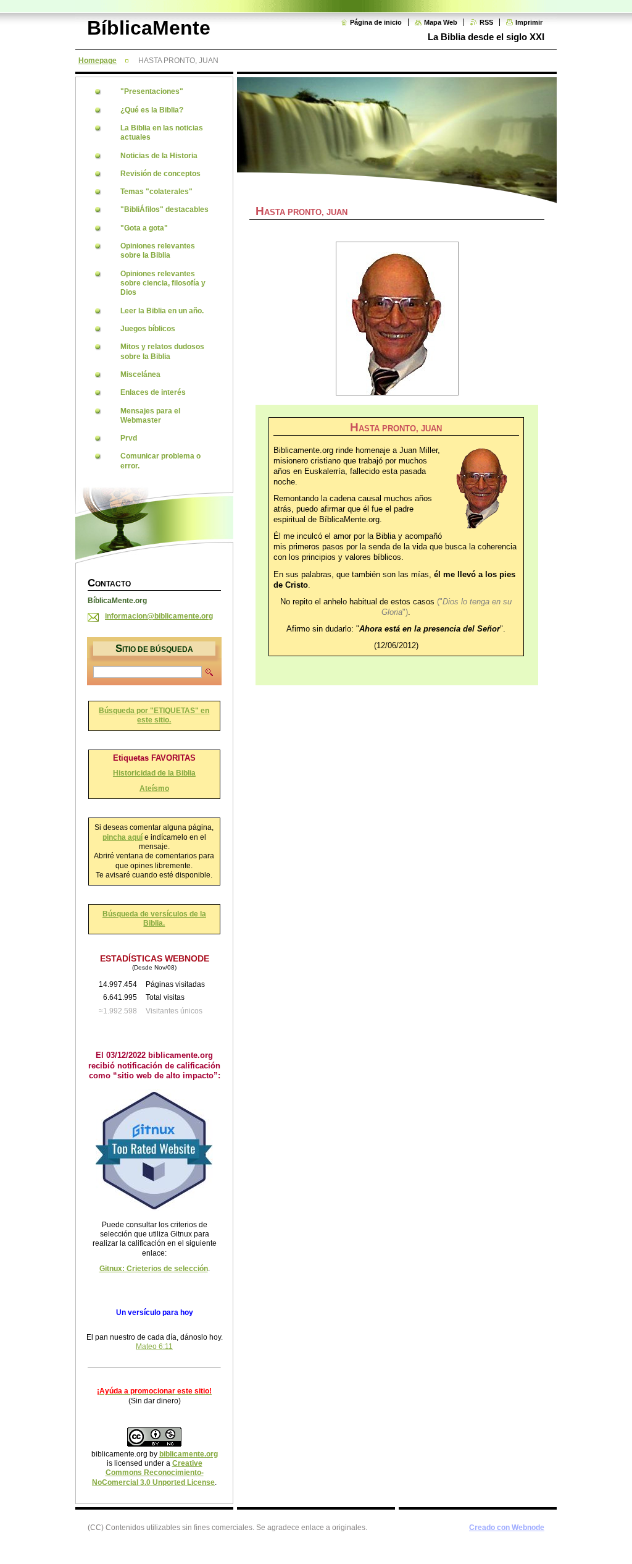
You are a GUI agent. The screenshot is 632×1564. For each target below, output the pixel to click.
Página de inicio (376, 22)
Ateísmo (154, 788)
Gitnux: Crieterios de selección (153, 1268)
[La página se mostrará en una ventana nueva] (397, 318)
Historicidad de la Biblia (154, 773)
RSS (486, 22)
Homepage (97, 60)
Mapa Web (440, 22)
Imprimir (529, 22)
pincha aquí (122, 837)
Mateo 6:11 (154, 1346)
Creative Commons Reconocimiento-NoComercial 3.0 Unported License (153, 1473)
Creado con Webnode (506, 1527)
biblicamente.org (188, 1454)
